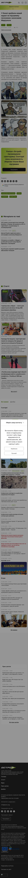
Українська (14, 448)
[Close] (23, 422)
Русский (14, 453)
